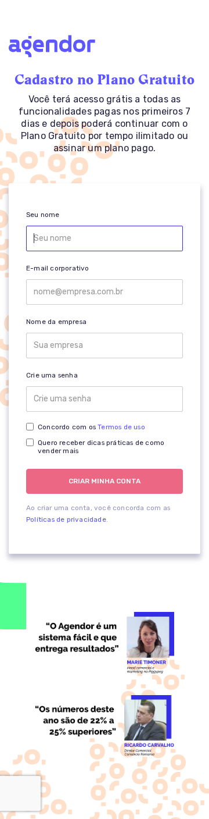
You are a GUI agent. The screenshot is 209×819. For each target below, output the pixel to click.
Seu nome (43, 215)
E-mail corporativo (57, 268)
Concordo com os (91, 427)
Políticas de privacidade (66, 519)
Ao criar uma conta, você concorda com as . (98, 514)
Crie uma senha (52, 375)
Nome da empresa (56, 322)
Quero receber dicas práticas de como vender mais (101, 447)
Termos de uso (121, 427)
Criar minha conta (104, 481)
